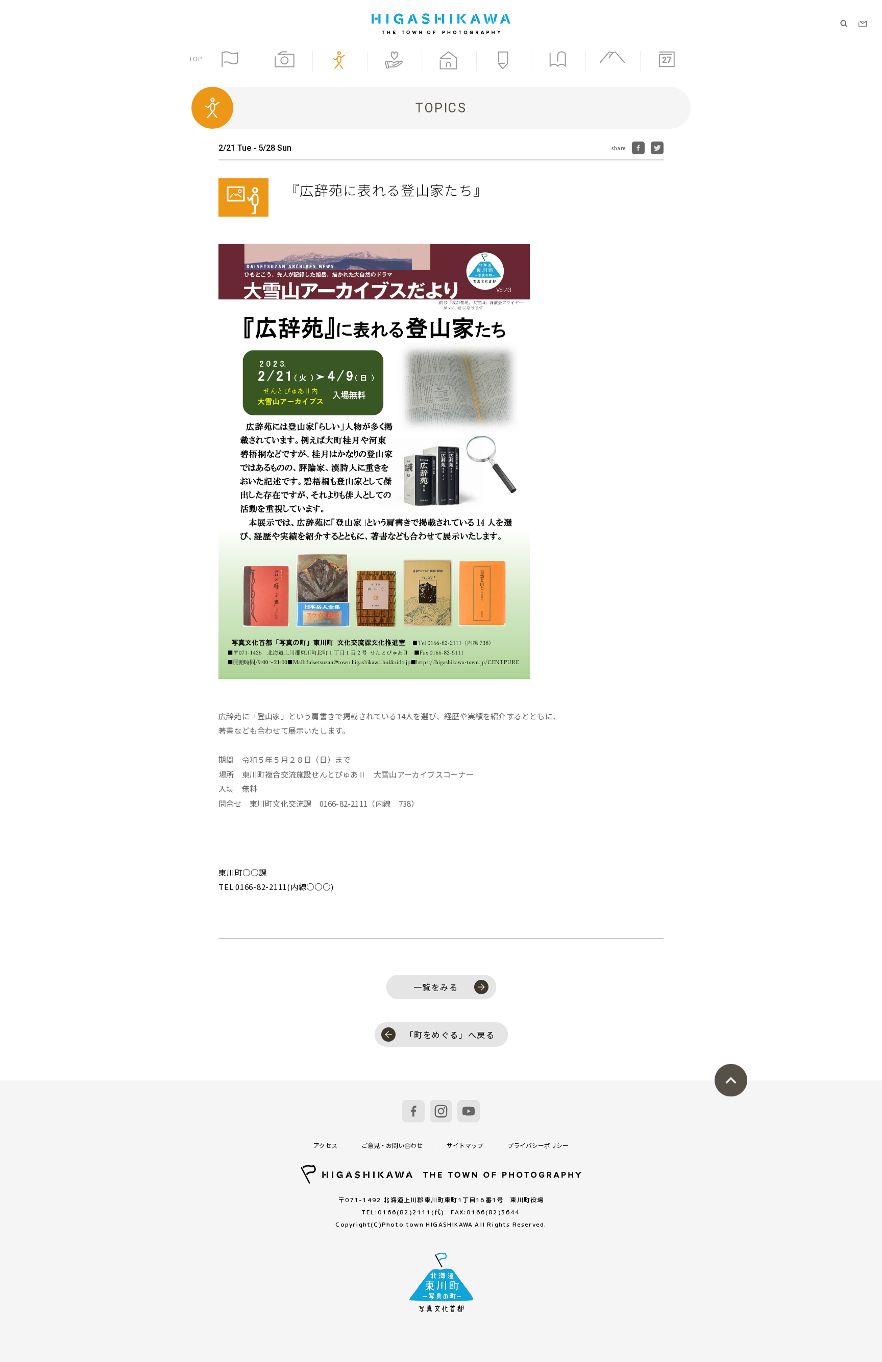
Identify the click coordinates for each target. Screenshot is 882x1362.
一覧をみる (435, 987)
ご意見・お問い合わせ (392, 1145)
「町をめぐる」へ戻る (450, 1034)
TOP (196, 59)
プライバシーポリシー (538, 1145)
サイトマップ (465, 1145)
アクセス (325, 1145)
